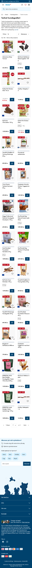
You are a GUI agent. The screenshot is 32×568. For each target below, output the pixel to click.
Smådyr (17, 454)
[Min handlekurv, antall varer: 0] (29, 4)
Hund (6, 14)
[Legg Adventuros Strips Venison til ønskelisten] (12, 51)
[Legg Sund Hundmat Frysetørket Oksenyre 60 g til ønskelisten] (28, 305)
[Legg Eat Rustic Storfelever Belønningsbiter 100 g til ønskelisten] (28, 51)
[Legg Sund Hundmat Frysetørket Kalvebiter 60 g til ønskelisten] (12, 242)
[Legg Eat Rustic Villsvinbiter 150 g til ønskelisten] (12, 114)
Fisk (9, 458)
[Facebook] (3, 542)
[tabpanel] (16, 229)
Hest (23, 454)
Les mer (16, 29)
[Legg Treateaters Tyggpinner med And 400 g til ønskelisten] (28, 337)
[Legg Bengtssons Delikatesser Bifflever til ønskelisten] (12, 337)
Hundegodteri (14, 14)
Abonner (27, 464)
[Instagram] (7, 542)
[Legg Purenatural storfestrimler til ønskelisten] (28, 146)
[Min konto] (22, 4)
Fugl (4, 458)
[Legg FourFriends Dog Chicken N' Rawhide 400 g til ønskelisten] (28, 242)
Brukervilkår (25, 561)
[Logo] (8, 5)
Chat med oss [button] (26, 522)
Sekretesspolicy (17, 561)
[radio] (19, 64)
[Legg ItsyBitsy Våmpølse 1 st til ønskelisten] (28, 82)
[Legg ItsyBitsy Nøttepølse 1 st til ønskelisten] (28, 401)
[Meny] (3, 4)
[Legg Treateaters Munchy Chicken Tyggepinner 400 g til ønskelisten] (28, 178)
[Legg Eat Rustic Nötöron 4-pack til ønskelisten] (28, 369)
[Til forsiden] (2, 14)
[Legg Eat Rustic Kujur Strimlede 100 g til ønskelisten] (12, 274)
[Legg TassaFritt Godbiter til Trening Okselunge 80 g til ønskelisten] (12, 146)
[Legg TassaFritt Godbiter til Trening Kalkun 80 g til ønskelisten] (28, 274)
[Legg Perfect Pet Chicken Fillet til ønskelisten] (28, 114)
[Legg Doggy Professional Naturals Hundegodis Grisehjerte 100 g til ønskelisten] (12, 210)
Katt (10, 454)
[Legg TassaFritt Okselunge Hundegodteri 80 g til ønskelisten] (12, 305)
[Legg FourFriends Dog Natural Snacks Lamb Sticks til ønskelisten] (28, 210)
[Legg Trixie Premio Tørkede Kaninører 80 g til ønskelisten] (12, 178)
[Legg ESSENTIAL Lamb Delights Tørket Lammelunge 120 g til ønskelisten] (12, 401)
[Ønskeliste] (25, 4)
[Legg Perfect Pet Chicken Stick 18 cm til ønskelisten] (12, 82)
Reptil (15, 458)
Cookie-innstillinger (9, 561)
